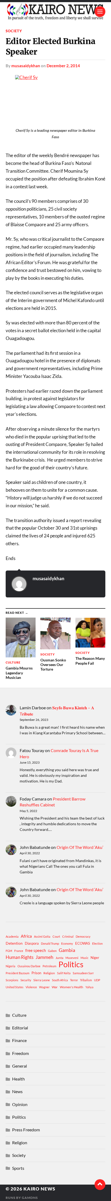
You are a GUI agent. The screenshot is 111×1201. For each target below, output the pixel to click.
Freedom (20, 1053)
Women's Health (71, 987)
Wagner (44, 987)
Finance (19, 1040)
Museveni (71, 957)
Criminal (68, 936)
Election (97, 943)
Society (14, 31)
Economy (67, 943)
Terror (74, 980)
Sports (18, 1168)
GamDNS (30, 1198)
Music (84, 957)
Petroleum (49, 966)
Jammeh (44, 957)
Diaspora (32, 943)
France (18, 950)
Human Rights (19, 957)
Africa (26, 935)
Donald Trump (50, 943)
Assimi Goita (42, 936)
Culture (19, 1015)
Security (25, 980)
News (17, 1091)
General (19, 1065)
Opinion (19, 1104)
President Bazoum (17, 973)
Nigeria (10, 966)
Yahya (89, 987)
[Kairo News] (56, 11)
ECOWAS (82, 943)
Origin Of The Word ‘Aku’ (80, 847)
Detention (14, 943)
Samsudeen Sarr (83, 973)
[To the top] (100, 1184)
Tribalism (86, 980)
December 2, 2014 (63, 65)
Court (56, 936)
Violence (31, 987)
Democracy (83, 936)
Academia (12, 936)
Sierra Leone (41, 980)
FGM (9, 950)
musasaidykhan (25, 65)
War (55, 987)
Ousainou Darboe (29, 966)
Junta (59, 958)
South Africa (60, 980)
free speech (35, 950)
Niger (95, 957)
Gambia (67, 950)
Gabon (52, 950)
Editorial (20, 1027)
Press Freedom (26, 1129)
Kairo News (39, 1189)
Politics (71, 964)
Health (18, 1078)
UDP (97, 980)
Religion (49, 973)
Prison (36, 973)
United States (14, 987)
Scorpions (12, 980)
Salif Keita (64, 973)
